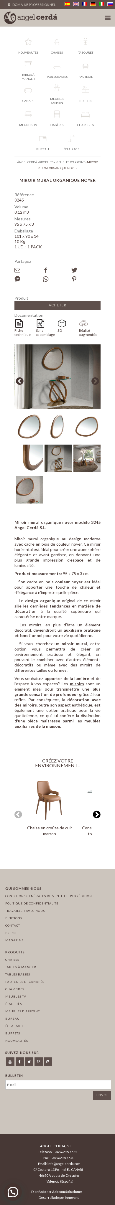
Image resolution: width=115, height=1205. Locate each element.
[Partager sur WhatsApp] (57, 279)
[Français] (84, 4)
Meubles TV (15, 996)
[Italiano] (101, 4)
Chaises (12, 959)
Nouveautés (16, 1040)
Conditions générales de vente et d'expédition (48, 896)
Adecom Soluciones (67, 1192)
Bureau (12, 1018)
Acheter (57, 305)
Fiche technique (22, 332)
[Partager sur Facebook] (57, 270)
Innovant (72, 1197)
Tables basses (17, 974)
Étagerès (13, 1004)
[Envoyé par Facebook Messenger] (28, 279)
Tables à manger (20, 967)
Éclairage (14, 1026)
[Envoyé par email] (28, 270)
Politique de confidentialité (31, 903)
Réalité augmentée (88, 332)
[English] (76, 4)
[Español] (67, 4)
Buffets (12, 1033)
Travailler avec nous (25, 910)
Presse (11, 933)
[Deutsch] (93, 4)
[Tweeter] (85, 270)
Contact (12, 925)
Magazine (14, 940)
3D (60, 330)
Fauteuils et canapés (24, 981)
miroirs (77, 683)
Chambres (14, 989)
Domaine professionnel (34, 4)
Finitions (13, 918)
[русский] (110, 4)
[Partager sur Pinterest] (85, 279)
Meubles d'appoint (22, 1011)
